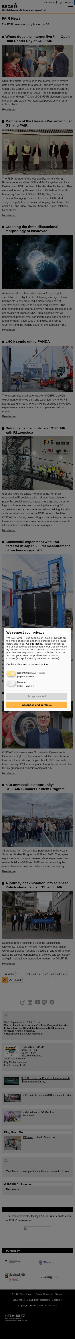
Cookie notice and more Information (27, 664)
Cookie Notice (34, 643)
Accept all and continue (37, 704)
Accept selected (37, 696)
